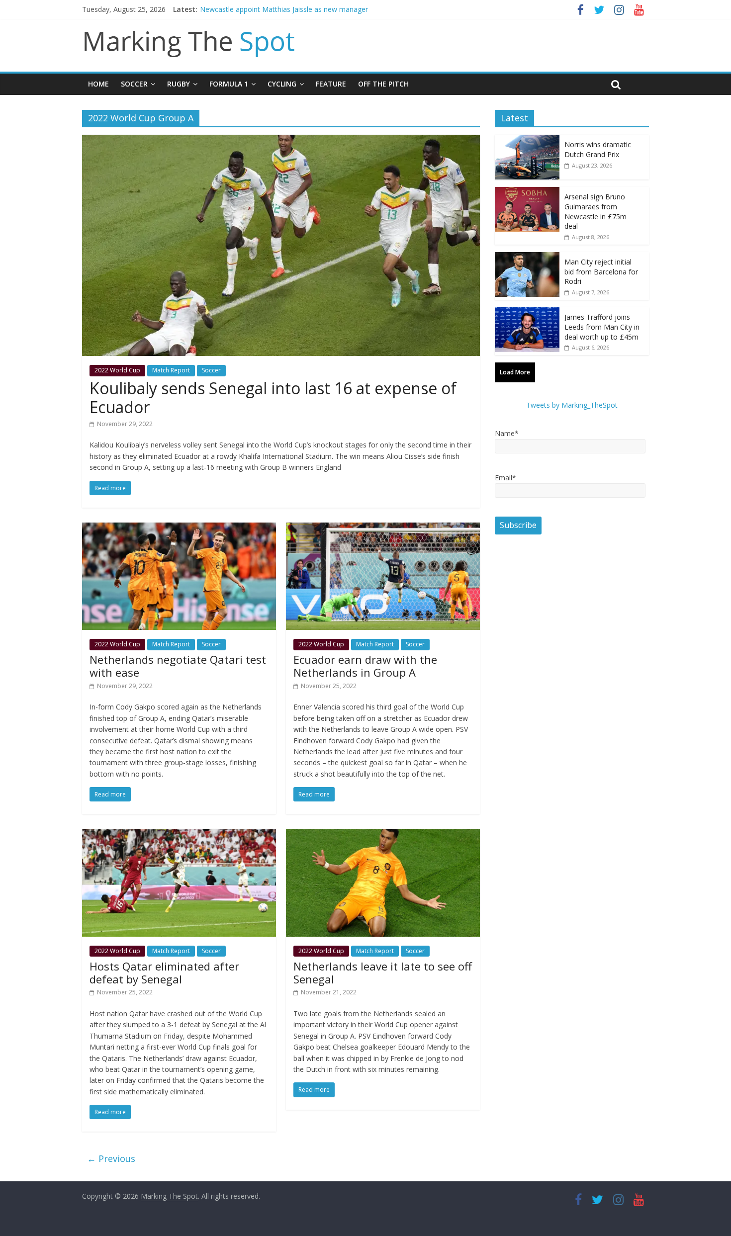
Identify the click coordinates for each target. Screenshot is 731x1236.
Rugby (178, 83)
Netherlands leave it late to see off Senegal (382, 972)
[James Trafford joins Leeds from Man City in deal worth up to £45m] (527, 312)
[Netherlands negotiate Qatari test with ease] (179, 528)
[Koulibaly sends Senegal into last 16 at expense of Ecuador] (281, 140)
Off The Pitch (383, 83)
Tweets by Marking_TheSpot (572, 405)
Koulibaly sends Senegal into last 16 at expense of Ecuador (273, 397)
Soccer (134, 83)
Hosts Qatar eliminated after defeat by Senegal (164, 972)
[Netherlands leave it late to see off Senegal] (383, 834)
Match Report (171, 370)
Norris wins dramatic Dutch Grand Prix (597, 149)
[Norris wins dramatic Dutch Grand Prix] (527, 140)
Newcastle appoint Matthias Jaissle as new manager (284, 9)
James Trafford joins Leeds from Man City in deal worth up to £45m (602, 326)
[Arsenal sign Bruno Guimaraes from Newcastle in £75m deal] (527, 192)
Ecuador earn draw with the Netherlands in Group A (365, 666)
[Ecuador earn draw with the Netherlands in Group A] (383, 528)
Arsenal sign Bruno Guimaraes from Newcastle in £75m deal (595, 211)
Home (98, 83)
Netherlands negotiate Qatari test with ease (178, 666)
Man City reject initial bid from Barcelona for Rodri (601, 271)
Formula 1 (228, 83)
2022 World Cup (117, 370)
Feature (331, 83)
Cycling (282, 83)
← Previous (111, 1158)
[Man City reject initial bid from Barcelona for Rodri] (527, 257)
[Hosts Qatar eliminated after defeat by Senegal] (179, 834)
